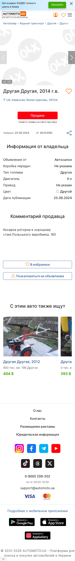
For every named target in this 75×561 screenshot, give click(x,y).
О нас (37, 411)
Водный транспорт (32, 23)
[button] (71, 14)
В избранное (39, 264)
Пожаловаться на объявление (39, 276)
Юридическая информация (37, 434)
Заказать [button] (57, 4)
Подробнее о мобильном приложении (37, 511)
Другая (51, 23)
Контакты (37, 419)
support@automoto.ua (37, 488)
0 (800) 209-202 (37, 476)
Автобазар (10, 23)
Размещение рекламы (37, 426)
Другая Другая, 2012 (21, 362)
